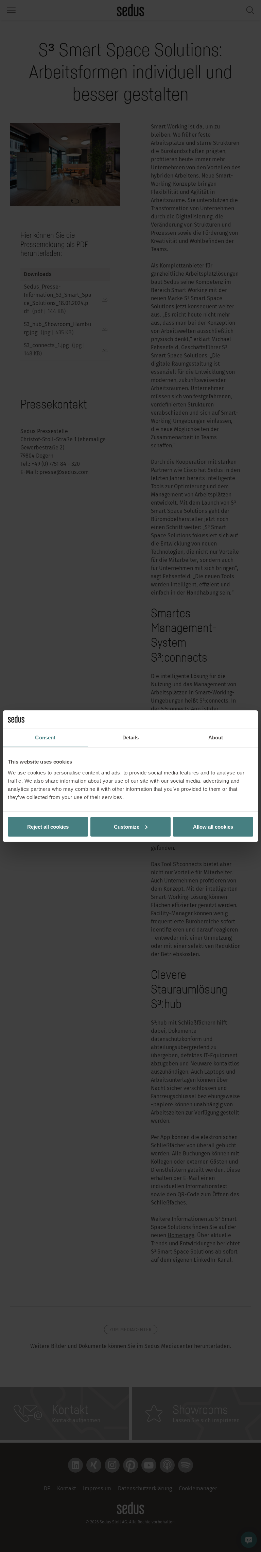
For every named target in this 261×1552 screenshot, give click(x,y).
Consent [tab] (45, 737)
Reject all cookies (48, 826)
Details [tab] (130, 737)
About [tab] (215, 737)
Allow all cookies (213, 826)
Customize (126, 826)
